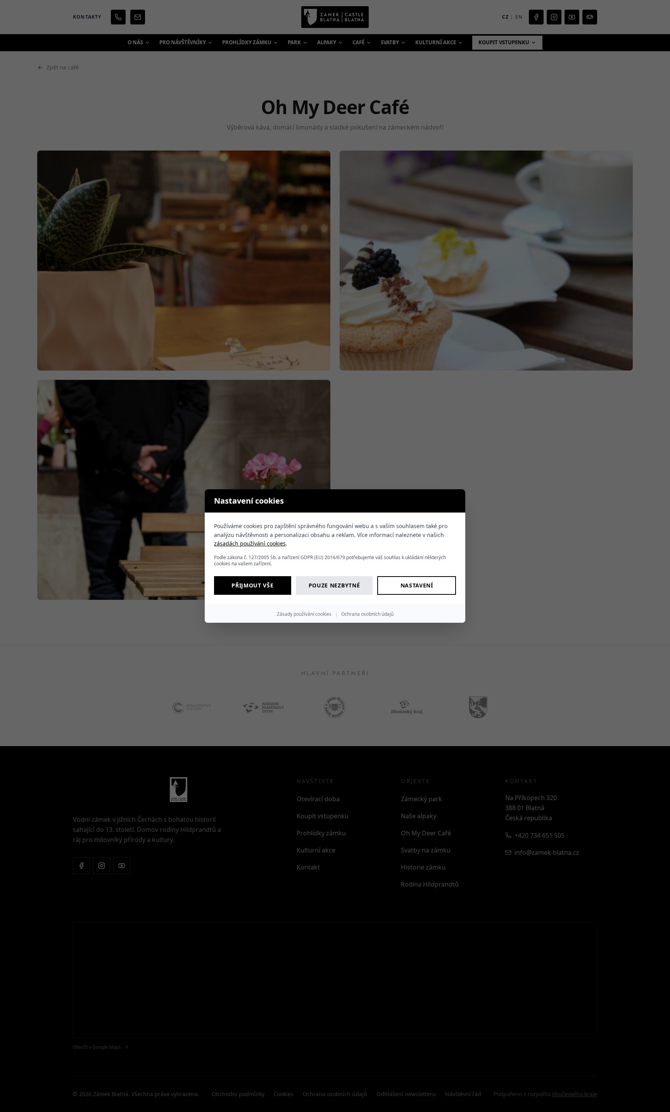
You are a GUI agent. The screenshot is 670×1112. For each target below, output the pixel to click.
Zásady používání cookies (304, 614)
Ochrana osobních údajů (367, 614)
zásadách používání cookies (250, 543)
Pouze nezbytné (334, 585)
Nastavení (417, 585)
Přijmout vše (252, 585)
